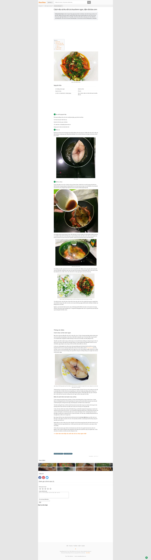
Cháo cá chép (66, 469)
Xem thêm (88, 552)
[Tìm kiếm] (89, 2)
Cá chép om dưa (47, 464)
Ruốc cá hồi (84, 469)
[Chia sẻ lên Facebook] (39, 477)
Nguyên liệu (57, 41)
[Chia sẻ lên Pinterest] (43, 477)
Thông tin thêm (58, 49)
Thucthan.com (90, 347)
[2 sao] (43, 489)
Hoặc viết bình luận (43, 491)
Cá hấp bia (103, 464)
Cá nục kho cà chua (66, 464)
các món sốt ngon (67, 453)
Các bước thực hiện (59, 43)
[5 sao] (50, 489)
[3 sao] (45, 489)
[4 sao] (48, 489)
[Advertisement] (89, 29)
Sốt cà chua (59, 47)
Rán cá (58, 46)
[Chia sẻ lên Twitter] (47, 477)
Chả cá (84, 464)
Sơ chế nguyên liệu (60, 44)
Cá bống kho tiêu (103, 469)
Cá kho (47, 469)
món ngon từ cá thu (58, 453)
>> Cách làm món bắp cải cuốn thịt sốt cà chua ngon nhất (70, 433)
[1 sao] (40, 489)
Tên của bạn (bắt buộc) (44, 499)
